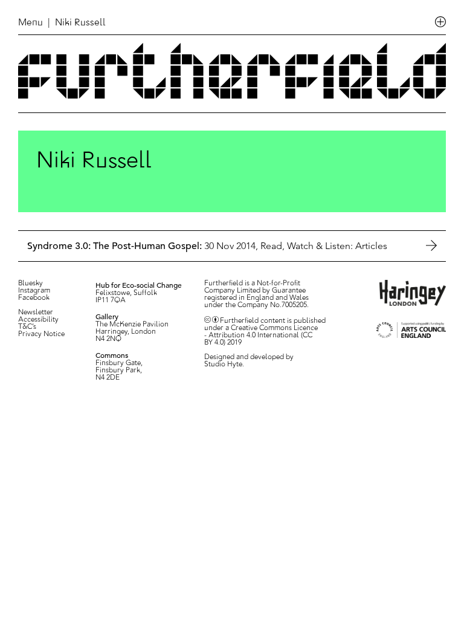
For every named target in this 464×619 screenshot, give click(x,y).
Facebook (34, 298)
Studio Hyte (223, 364)
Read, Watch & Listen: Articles (323, 245)
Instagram (34, 290)
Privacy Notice (41, 334)
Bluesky (30, 283)
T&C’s (27, 327)
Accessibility (38, 319)
